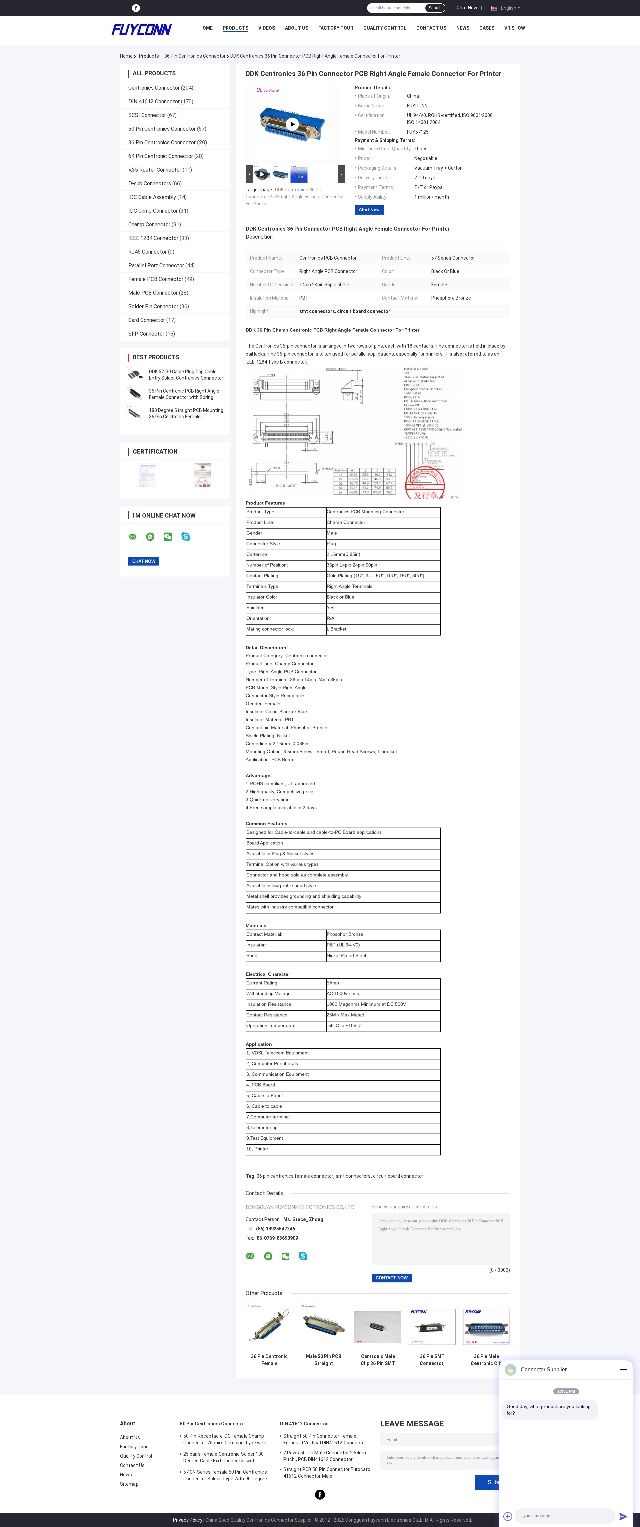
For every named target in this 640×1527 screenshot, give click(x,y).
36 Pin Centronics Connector (195, 56)
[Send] (623, 1516)
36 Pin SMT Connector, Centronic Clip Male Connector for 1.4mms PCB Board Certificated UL (432, 1360)
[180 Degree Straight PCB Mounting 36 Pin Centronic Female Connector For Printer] (135, 414)
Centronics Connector (154, 88)
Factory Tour (335, 28)
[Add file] (508, 1516)
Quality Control (384, 28)
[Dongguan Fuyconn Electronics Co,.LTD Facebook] (136, 8)
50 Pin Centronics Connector (162, 129)
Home (206, 28)
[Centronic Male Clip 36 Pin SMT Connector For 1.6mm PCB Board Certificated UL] (377, 1326)
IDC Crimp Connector (153, 211)
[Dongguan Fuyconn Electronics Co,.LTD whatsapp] (154, 537)
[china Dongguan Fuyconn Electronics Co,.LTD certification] (147, 475)
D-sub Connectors (149, 183)
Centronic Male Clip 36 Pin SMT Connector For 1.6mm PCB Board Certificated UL (378, 1360)
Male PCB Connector (153, 293)
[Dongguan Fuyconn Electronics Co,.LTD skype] (189, 536)
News (462, 28)
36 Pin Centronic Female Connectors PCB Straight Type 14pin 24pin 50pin (269, 1360)
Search (435, 8)
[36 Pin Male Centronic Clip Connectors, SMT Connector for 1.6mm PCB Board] (486, 1326)
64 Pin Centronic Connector (160, 156)
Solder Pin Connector (153, 306)
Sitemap (129, 1484)
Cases (486, 28)
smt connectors (353, 1176)
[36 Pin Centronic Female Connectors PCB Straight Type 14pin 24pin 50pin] (269, 1326)
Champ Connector (149, 224)
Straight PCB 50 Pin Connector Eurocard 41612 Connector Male (326, 1473)
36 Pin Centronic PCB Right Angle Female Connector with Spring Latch (184, 397)
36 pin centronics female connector (295, 1176)
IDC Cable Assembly (152, 197)
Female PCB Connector (155, 279)
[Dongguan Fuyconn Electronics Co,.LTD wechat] (172, 537)
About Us (296, 28)
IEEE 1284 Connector (153, 238)
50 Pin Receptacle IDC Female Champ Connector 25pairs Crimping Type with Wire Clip (225, 1440)
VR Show (514, 28)
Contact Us (431, 28)
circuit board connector (398, 1176)
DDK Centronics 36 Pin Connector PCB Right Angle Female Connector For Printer (295, 196)
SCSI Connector (147, 115)
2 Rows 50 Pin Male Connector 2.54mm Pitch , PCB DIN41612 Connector (325, 1456)
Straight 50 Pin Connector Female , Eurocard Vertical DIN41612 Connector (325, 1439)
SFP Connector (146, 334)
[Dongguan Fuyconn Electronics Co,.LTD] (141, 30)
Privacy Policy (187, 1520)
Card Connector (146, 320)
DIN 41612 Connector (154, 101)
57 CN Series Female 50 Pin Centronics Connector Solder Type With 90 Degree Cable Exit (225, 1476)
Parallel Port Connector (156, 265)
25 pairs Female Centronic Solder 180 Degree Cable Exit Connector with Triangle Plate (223, 1458)
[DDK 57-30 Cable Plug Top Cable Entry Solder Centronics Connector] (135, 375)
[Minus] (623, 1370)
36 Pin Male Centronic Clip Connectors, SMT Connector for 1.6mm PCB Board (486, 1360)
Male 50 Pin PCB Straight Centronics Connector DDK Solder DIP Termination (323, 1360)
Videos (266, 28)
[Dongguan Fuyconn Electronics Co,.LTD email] (136, 537)
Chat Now (467, 7)
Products (235, 28)
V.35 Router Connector (154, 170)
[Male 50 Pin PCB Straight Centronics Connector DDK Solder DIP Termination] (323, 1326)
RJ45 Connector (147, 252)
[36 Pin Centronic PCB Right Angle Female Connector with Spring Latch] (135, 394)
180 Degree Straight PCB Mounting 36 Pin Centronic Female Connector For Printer (186, 417)
